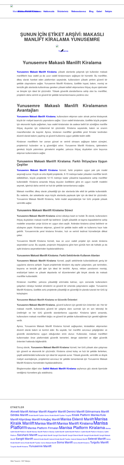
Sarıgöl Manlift (24, 438)
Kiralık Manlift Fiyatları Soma (39, 415)
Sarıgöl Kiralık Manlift (91, 435)
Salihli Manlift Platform (73, 431)
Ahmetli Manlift (19, 411)
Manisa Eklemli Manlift (77, 418)
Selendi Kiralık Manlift (41, 439)
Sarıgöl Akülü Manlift (45, 435)
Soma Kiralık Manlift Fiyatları (30, 443)
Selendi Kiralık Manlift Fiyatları (59, 439)
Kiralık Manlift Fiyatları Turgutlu (60, 415)
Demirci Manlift (76, 411)
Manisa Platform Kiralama (82, 427)
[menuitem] (29, 11)
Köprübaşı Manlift (29, 419)
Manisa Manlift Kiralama (75, 423)
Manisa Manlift (46, 423)
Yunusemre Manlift (40, 446)
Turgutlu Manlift (99, 442)
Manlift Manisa (32, 431)
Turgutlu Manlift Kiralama (19, 446)
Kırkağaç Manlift (50, 419)
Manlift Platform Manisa (46, 431)
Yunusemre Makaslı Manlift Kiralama (62, 62)
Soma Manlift (65, 442)
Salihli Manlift (59, 431)
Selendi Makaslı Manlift (79, 439)
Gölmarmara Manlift (97, 411)
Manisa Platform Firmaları (43, 428)
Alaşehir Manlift (56, 411)
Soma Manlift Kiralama (81, 443)
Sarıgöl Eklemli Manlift (75, 435)
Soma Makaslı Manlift (48, 443)
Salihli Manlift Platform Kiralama (92, 431)
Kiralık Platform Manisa (86, 415)
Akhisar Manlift (38, 411)
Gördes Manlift (19, 415)
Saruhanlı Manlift (27, 435)
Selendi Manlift (97, 438)
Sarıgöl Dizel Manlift (60, 435)
